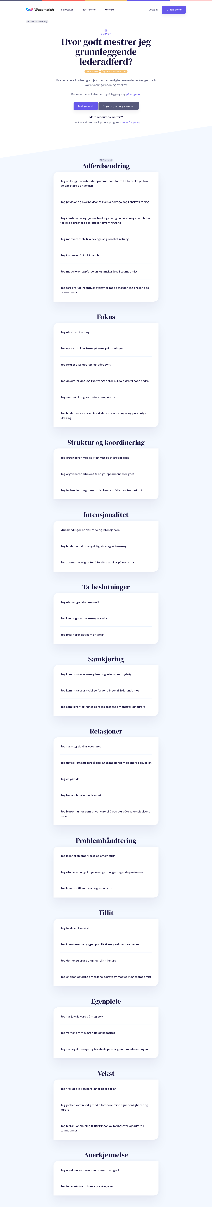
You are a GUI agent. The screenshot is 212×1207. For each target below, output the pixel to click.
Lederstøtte (92, 71)
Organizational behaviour (114, 71)
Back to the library (38, 21)
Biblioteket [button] (66, 9)
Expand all (107, 160)
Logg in (153, 9)
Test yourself (86, 106)
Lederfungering (131, 122)
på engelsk (133, 94)
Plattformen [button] (89, 9)
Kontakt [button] (109, 9)
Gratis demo (174, 9)
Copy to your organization (118, 106)
